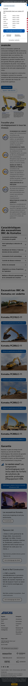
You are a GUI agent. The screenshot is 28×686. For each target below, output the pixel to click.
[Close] (25, 4)
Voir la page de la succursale (14, 31)
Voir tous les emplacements (18, 35)
